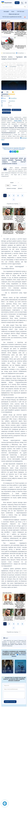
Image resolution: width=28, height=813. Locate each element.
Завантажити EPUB (16, 109)
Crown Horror (20, 65)
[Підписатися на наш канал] (25, 17)
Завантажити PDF (6, 109)
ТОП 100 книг (20, 11)
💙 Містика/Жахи (11, 66)
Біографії (6, 11)
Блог (13, 11)
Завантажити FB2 (6, 112)
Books (8, 2)
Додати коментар (10, 701)
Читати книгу (5, 144)
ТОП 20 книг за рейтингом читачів (11, 16)
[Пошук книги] (25, 6)
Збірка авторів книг (14, 14)
